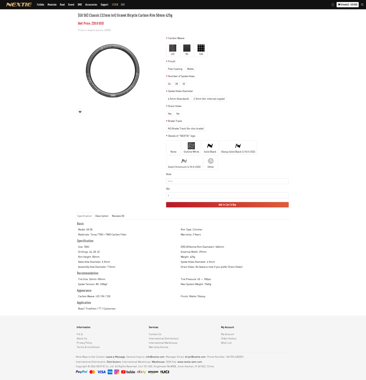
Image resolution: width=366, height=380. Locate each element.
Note (168, 174)
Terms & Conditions (88, 347)
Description (102, 215)
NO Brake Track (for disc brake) (186, 128)
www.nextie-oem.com (189, 361)
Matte (190, 68)
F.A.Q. (80, 334)
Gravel (71, 4)
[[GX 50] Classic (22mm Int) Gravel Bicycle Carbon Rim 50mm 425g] (120, 70)
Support (104, 4)
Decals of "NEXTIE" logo (181, 135)
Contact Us (155, 334)
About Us (82, 338)
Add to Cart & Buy (227, 204)
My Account (227, 334)
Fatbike (40, 4)
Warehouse (158, 361)
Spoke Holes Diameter (180, 91)
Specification (84, 215)
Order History (228, 338)
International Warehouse (163, 342)
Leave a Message (115, 356)
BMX (80, 4)
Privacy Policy (84, 342)
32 (184, 83)
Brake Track (175, 120)
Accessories (91, 4)
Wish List (226, 342)
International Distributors (164, 338)
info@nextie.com (155, 356)
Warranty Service (158, 347)
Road (62, 4)
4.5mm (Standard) (178, 98)
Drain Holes (175, 106)
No (178, 113)
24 (169, 83)
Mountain (52, 4)
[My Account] (333, 4)
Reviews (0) (118, 215)
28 (176, 83)
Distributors (114, 361)
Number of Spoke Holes (181, 76)
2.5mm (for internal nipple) (209, 98)
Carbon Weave (176, 38)
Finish (171, 61)
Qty (168, 188)
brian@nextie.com (195, 356)
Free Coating (175, 68)
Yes (170, 113)
